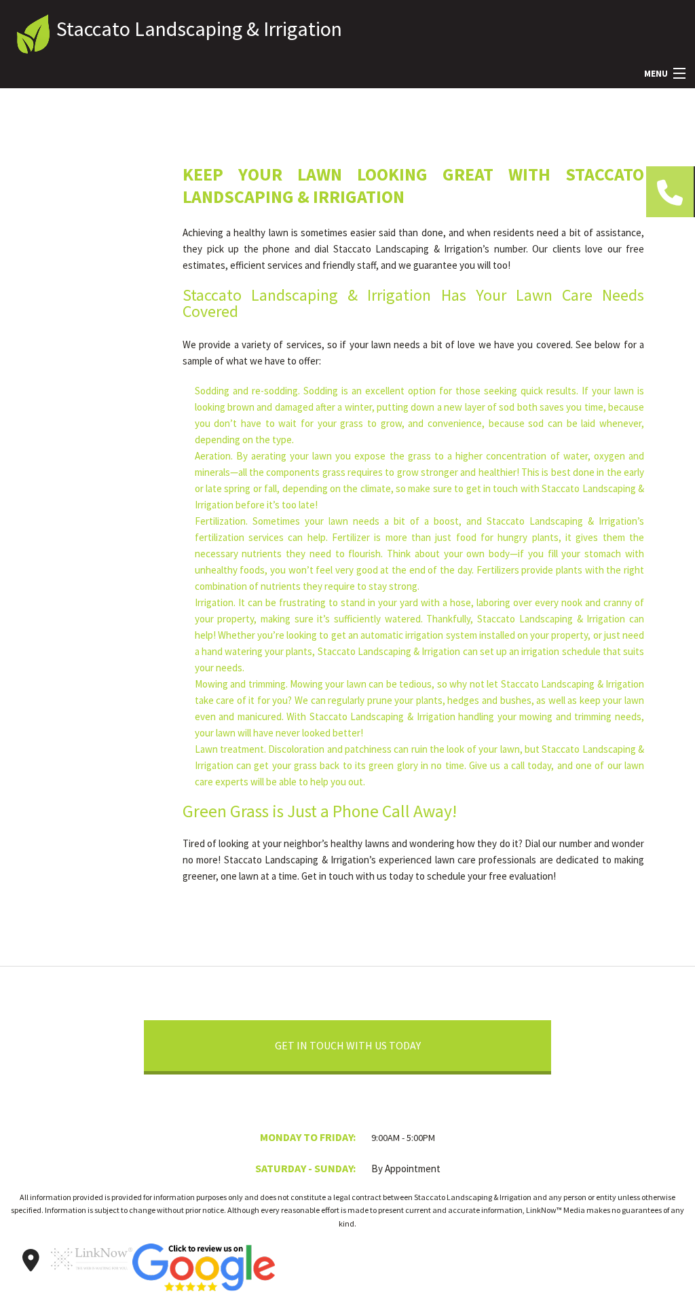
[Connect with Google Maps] (30, 1260)
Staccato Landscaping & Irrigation (199, 28)
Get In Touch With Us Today (348, 1045)
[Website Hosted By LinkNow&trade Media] (91, 1276)
